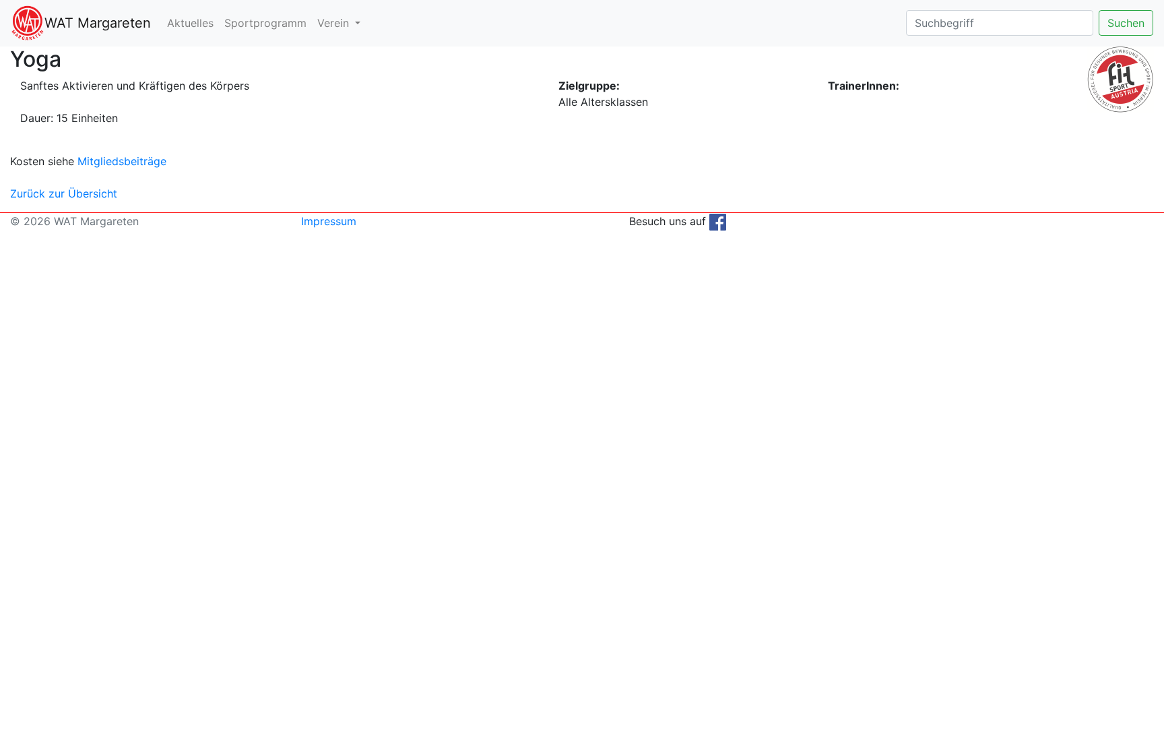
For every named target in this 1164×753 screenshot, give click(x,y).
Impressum (328, 221)
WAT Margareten (97, 23)
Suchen (1125, 23)
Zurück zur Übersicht (63, 193)
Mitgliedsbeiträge (121, 161)
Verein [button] (334, 23)
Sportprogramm (265, 23)
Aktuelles (190, 23)
